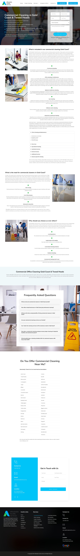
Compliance (23, 522)
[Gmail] (15, 473)
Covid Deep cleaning (52, 515)
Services (22, 518)
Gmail (16, 477)
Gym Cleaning (36, 522)
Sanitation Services (36, 149)
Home (22, 514)
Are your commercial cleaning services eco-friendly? (33, 320)
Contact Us (17, 466)
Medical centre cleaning (38, 527)
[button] (51, 132)
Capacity (22, 520)
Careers (22, 526)
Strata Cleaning (51, 521)
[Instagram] (17, 497)
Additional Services (36, 154)
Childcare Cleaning (37, 521)
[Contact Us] (15, 462)
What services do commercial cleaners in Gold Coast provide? (35, 301)
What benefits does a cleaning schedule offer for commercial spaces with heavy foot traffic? (38, 339)
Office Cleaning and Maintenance (39, 132)
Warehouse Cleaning (52, 522)
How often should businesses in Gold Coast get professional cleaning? (37, 307)
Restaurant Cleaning (52, 519)
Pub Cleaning (50, 517)
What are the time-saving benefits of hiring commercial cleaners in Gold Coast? (38, 313)
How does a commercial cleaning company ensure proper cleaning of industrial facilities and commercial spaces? (39, 332)
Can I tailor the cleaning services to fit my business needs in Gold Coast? (38, 325)
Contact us (23, 528)
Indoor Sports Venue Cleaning (38, 525)
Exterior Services (35, 151)
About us (22, 516)
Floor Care (34, 144)
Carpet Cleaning (37, 519)
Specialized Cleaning (36, 146)
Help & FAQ (23, 524)
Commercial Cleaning (38, 515)
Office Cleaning (37, 517)
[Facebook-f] (15, 497)
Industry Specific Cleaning (37, 156)
